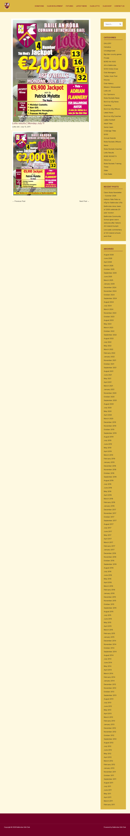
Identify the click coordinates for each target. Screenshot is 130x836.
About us (107, 160)
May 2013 (107, 710)
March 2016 (108, 586)
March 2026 (108, 266)
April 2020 (108, 415)
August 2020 (109, 404)
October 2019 (109, 429)
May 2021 (107, 378)
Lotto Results (109, 153)
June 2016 (108, 575)
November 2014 (110, 644)
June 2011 (108, 790)
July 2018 (107, 484)
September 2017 (110, 521)
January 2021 (109, 389)
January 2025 (109, 284)
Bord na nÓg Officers (112, 109)
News (106, 145)
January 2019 (109, 462)
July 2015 (107, 615)
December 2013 (110, 684)
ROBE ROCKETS (110, 156)
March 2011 (108, 801)
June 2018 (108, 488)
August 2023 (109, 320)
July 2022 (107, 342)
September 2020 (110, 400)
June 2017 (108, 531)
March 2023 (108, 328)
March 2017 (108, 542)
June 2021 (108, 375)
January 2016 (109, 593)
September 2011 (110, 779)
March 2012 (108, 761)
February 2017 (109, 546)
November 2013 (110, 688)
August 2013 (108, 699)
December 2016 (110, 553)
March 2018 (108, 499)
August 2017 (108, 524)
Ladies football (109, 120)
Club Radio (108, 174)
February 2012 (109, 764)
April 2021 (108, 382)
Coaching (107, 105)
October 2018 (109, 473)
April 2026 (108, 262)
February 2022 (109, 353)
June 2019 (108, 444)
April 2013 (108, 713)
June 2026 (108, 258)
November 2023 (110, 313)
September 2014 (110, 652)
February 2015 (109, 633)
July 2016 (107, 571)
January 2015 (109, 637)
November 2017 (110, 513)
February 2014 (109, 677)
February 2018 (109, 502)
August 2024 (109, 302)
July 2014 (107, 659)
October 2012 (109, 735)
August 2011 (108, 783)
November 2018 (110, 470)
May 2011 (107, 794)
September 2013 (110, 695)
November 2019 (110, 426)
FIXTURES (69, 6)
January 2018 (109, 506)
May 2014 (107, 666)
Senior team (108, 127)
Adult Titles (108, 123)
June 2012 (108, 750)
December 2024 (110, 287)
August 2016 (108, 568)
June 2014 (108, 663)
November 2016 (110, 557)
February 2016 (109, 590)
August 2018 (108, 480)
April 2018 (108, 495)
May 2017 (107, 535)
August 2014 (109, 655)
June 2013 (108, 706)
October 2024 (109, 295)
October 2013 (109, 692)
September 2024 (110, 298)
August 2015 (108, 612)
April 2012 (108, 757)
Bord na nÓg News (111, 102)
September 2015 (110, 608)
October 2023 (109, 317)
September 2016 (110, 564)
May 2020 (108, 411)
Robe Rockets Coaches (113, 149)
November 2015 (110, 601)
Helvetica (107, 47)
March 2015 (108, 630)
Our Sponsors (109, 94)
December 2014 (110, 641)
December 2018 (110, 466)
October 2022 (109, 331)
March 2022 (108, 349)
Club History (108, 83)
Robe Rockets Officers (112, 142)
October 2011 (109, 775)
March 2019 (108, 455)
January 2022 (109, 357)
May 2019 (107, 448)
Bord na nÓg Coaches (112, 116)
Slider (106, 170)
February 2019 (109, 459)
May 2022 (107, 346)
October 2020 (109, 397)
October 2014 (109, 648)
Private (106, 58)
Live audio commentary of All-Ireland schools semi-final (113, 233)
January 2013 (109, 724)
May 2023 (107, 324)
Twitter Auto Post (110, 76)
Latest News (108, 113)
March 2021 (108, 386)
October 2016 (109, 561)
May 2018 (107, 491)
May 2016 (107, 579)
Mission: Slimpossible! (112, 87)
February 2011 (109, 805)
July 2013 (107, 703)
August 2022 (109, 338)
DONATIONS (39, 6)
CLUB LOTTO (95, 6)
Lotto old (15, 127)
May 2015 (107, 622)
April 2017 (108, 539)
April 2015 (108, 626)
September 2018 (110, 477)
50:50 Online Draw (111, 69)
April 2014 (108, 670)
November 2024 (110, 291)
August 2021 (108, 371)
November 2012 (110, 732)
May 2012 (107, 754)
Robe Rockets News (111, 98)
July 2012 (107, 746)
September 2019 (110, 433)
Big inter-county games (113, 54)
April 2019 (108, 451)
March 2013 (108, 717)
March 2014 (108, 673)
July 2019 (107, 440)
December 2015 (110, 597)
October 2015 (109, 604)
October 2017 (109, 517)
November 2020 (110, 393)
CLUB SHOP (107, 6)
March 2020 (108, 419)
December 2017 (110, 510)
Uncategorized (109, 51)
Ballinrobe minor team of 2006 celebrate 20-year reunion (112, 209)
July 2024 (108, 306)
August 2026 (109, 255)
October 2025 (109, 269)
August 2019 (108, 437)
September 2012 (110, 739)
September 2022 (110, 335)
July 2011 (107, 786)
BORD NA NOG (110, 62)
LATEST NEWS (81, 6)
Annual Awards (110, 138)
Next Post (84, 201)
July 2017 (107, 528)
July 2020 (108, 408)
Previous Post (18, 201)
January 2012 (109, 768)
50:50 (106, 134)
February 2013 (109, 721)
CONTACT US (119, 6)
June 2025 (108, 277)
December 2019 (110, 422)
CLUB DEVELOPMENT (55, 6)
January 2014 (109, 681)
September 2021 (110, 368)
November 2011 (110, 772)
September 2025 (110, 273)
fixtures (107, 80)
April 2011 (107, 797)
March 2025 (108, 280)
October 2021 (109, 364)
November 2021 (110, 360)
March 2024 (108, 309)
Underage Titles (110, 131)
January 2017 (109, 550)
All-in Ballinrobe (110, 65)
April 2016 (108, 582)
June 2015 (108, 619)
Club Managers (110, 73)
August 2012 (108, 743)
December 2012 (110, 728)
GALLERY (107, 43)
